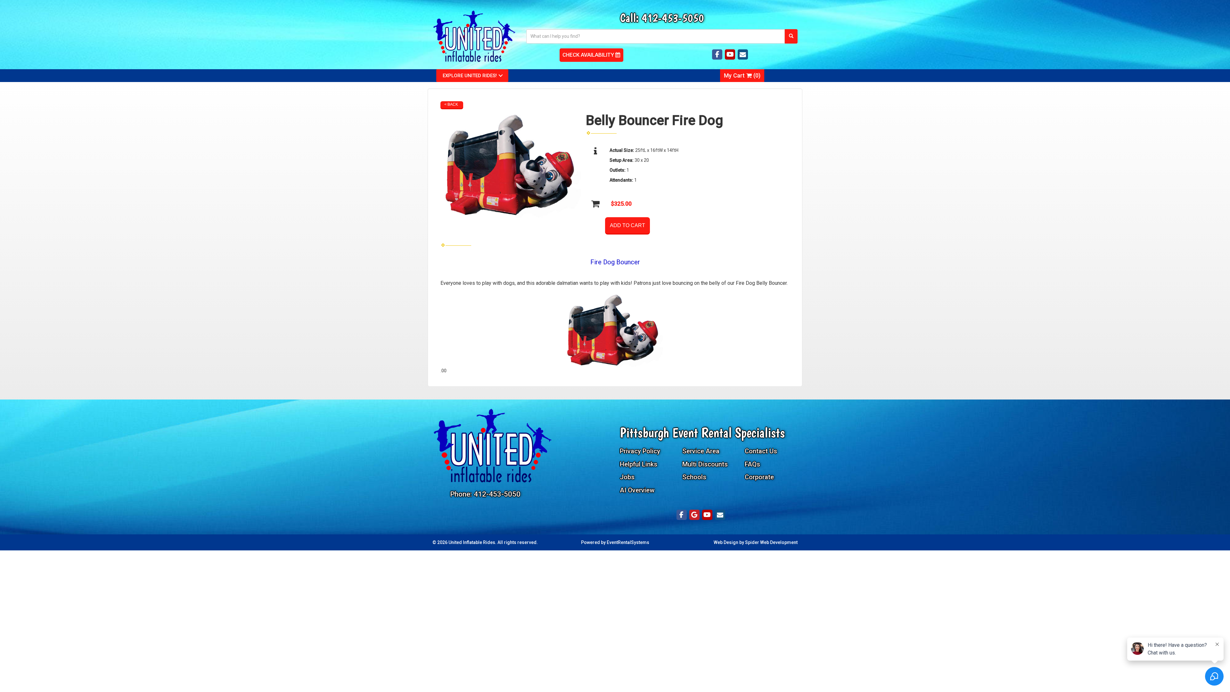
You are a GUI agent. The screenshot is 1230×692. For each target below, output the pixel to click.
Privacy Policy (640, 451)
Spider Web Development (771, 542)
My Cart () (742, 75)
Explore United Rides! (470, 75)
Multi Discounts (705, 464)
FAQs (752, 464)
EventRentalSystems (628, 542)
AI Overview (637, 490)
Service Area (700, 451)
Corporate (759, 477)
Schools (694, 477)
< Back (451, 104)
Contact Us (761, 451)
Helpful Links (638, 464)
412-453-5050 (673, 18)
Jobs (627, 477)
